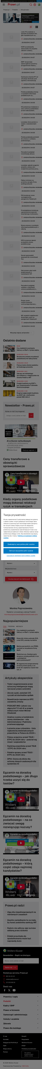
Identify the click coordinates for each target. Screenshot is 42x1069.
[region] (21, 534)
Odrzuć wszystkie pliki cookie (21, 551)
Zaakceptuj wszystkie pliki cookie (21, 544)
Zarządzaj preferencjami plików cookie (21, 556)
